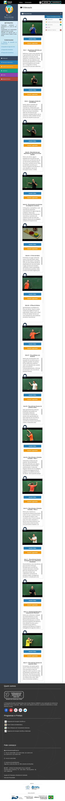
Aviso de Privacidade (9, 777)
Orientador (28, 2)
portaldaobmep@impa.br (12, 750)
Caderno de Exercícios (8, 66)
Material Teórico (6, 79)
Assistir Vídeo (32, 39)
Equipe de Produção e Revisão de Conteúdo (15, 775)
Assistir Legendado (32, 43)
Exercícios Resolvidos (8, 62)
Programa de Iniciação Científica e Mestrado (19, 731)
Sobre (21, 2)
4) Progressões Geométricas (7, 52)
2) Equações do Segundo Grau (8, 46)
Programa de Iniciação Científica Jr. (16, 721)
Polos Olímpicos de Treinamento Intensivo (18, 728)
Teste (4, 75)
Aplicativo (5, 70)
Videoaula (5, 58)
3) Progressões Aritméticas (7, 49)
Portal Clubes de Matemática (14, 724)
